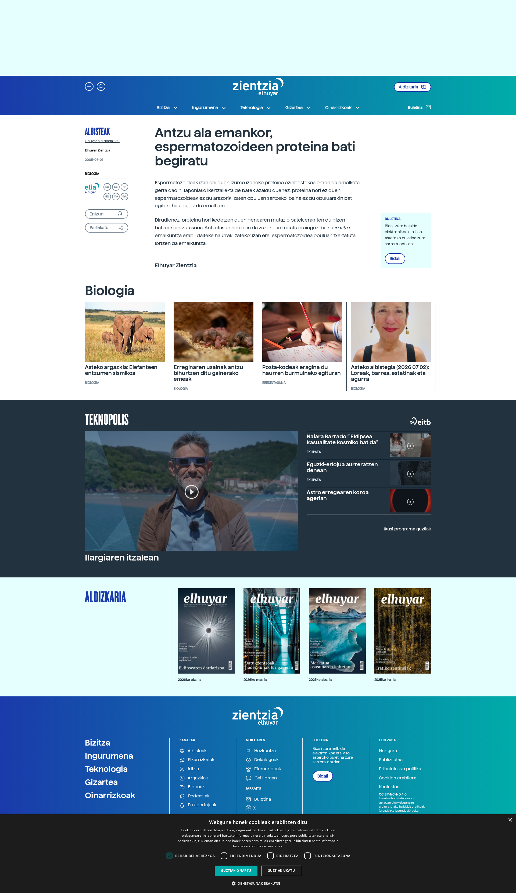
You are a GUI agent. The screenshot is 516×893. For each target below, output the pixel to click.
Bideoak (196, 786)
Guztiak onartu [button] (236, 870)
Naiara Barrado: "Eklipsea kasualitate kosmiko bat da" (342, 439)
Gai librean (265, 777)
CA (116, 196)
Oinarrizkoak (110, 795)
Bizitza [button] (163, 107)
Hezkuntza (264, 750)
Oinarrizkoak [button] (338, 107)
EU (107, 187)
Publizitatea (391, 759)
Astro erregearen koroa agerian (338, 495)
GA (125, 196)
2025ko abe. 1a (320, 680)
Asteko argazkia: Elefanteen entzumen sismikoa (121, 370)
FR (124, 187)
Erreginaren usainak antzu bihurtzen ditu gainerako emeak (208, 373)
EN (107, 196)
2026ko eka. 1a (189, 680)
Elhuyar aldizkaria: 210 (102, 141)
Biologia (92, 174)
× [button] (510, 820)
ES (115, 187)
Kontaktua (389, 786)
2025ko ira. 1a (385, 680)
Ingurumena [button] (205, 107)
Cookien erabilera (397, 777)
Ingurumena (109, 756)
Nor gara (388, 750)
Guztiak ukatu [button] (281, 870)
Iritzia (193, 768)
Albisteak (97, 131)
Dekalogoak (266, 759)
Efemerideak (267, 768)
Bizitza (97, 742)
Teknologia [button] (252, 107)
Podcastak (198, 795)
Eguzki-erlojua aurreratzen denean (342, 467)
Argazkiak (197, 777)
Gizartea (101, 782)
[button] (89, 86)
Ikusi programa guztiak (407, 529)
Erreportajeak (201, 804)
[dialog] (258, 853)
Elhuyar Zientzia (97, 150)
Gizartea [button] (294, 107)
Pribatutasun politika (400, 768)
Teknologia (106, 769)
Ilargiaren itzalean (122, 557)
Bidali (395, 258)
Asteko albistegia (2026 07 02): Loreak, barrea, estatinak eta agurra (390, 373)
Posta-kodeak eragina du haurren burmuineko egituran (301, 370)
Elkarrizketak (200, 759)
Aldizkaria (409, 87)
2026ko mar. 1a (255, 680)
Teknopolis (107, 418)
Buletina (415, 107)
